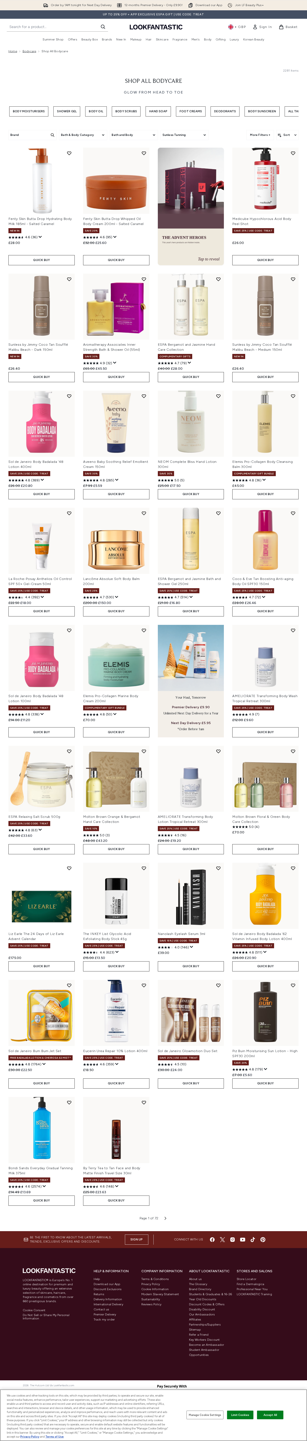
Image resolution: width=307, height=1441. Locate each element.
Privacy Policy (150, 1284)
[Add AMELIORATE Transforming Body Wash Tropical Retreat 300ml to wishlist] (293, 630)
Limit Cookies (240, 1414)
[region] (153, 1415)
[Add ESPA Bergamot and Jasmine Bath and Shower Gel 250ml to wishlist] (218, 513)
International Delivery (108, 1304)
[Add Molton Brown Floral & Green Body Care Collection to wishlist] (293, 751)
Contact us (101, 1309)
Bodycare (29, 51)
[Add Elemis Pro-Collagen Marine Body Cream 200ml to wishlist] (144, 630)
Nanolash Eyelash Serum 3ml (182, 934)
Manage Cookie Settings (205, 1414)
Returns (99, 1294)
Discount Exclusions (108, 1289)
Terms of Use (54, 1436)
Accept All (270, 1414)
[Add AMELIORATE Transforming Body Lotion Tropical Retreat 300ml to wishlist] (218, 751)
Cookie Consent (34, 1310)
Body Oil (96, 111)
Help (97, 1279)
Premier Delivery (105, 1314)
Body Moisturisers (29, 111)
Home (12, 51)
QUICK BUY (41, 260)
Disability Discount (202, 1309)
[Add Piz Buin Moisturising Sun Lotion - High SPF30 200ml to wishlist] (293, 985)
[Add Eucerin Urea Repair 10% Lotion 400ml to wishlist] (144, 985)
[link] (262, 27)
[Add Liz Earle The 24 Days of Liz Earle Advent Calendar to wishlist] (69, 868)
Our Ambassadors (202, 1314)
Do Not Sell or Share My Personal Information (46, 1317)
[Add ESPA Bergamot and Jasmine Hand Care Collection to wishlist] (218, 279)
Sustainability (150, 1299)
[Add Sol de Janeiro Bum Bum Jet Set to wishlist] (69, 985)
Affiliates (195, 1319)
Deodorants (225, 111)
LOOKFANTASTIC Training (254, 1294)
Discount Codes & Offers (207, 1304)
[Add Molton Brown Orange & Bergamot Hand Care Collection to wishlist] (144, 751)
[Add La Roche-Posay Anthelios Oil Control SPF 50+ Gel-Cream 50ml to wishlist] (69, 513)
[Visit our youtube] (243, 1240)
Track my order (104, 1319)
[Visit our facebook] (212, 1240)
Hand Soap (158, 111)
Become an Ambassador (206, 1345)
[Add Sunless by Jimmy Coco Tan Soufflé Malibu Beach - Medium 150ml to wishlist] (293, 279)
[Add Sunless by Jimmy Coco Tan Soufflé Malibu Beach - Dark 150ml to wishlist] (69, 279)
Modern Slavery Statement (160, 1294)
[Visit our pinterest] (263, 1240)
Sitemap (195, 1329)
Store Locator (247, 1279)
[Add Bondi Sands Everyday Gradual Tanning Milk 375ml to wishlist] (69, 1102)
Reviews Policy (151, 1304)
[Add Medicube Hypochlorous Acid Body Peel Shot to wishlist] (293, 153)
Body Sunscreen (262, 111)
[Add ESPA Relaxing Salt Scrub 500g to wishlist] (69, 751)
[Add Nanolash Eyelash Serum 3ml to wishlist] (218, 868)
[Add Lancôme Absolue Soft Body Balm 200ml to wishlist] (144, 513)
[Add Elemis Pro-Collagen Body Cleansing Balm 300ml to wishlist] (293, 396)
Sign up (136, 1239)
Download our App (107, 1284)
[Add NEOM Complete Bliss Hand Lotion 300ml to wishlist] (218, 396)
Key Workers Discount (204, 1340)
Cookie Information (155, 1289)
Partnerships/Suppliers (205, 1324)
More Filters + (260, 135)
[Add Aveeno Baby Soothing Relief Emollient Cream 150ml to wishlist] (144, 396)
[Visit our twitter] (222, 1240)
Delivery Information (108, 1299)
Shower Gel (67, 111)
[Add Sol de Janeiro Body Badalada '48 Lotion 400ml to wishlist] (69, 396)
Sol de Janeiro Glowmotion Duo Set (188, 1051)
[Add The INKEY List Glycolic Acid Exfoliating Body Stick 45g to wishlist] (144, 868)
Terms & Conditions (155, 1279)
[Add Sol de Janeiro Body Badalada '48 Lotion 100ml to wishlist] (69, 630)
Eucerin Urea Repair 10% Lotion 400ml (115, 1051)
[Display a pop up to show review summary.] (40, 237)
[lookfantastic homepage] (156, 26)
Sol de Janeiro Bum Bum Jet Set (34, 1051)
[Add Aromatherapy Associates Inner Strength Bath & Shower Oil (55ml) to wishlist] (144, 279)
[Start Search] (102, 26)
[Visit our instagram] (232, 1240)
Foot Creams (191, 111)
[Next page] (165, 1218)
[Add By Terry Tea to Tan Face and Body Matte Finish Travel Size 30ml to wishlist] (144, 1102)
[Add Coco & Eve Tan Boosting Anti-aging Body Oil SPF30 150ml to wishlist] (293, 513)
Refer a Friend (199, 1335)
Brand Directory (200, 1289)
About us (195, 1279)
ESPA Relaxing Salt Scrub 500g (34, 817)
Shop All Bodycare (153, 81)
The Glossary (198, 1284)
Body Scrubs (126, 111)
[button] (191, 206)
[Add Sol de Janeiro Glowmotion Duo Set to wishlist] (218, 985)
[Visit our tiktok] (253, 1240)
